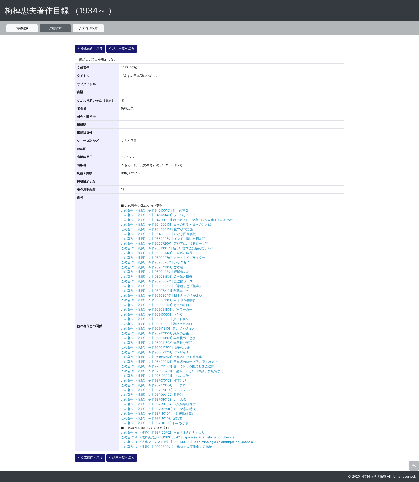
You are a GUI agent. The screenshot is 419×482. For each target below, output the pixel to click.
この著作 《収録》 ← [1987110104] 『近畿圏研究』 (158, 413)
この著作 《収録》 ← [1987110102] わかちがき (154, 423)
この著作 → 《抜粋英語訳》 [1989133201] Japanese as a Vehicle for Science (177, 437)
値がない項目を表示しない (98, 59)
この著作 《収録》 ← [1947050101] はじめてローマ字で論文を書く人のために (177, 220)
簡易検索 (22, 28)
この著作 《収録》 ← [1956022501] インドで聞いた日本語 (163, 239)
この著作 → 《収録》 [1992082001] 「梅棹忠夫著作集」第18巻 (166, 447)
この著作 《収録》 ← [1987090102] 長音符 (152, 394)
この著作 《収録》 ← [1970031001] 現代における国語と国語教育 (167, 366)
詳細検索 (55, 28)
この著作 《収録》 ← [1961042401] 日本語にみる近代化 (161, 357)
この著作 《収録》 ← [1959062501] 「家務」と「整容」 (161, 286)
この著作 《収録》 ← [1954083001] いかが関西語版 (158, 234)
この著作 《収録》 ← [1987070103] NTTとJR (153, 380)
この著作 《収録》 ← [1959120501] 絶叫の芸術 (155, 333)
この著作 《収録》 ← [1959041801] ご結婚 (152, 267)
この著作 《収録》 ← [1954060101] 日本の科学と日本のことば (166, 224)
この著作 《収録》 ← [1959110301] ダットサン (155, 319)
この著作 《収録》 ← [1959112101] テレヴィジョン (157, 328)
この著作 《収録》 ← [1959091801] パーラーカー (156, 309)
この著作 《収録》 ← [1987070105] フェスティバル (158, 390)
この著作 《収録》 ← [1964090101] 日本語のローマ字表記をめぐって (171, 361)
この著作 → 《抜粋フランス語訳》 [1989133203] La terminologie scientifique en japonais (187, 442)
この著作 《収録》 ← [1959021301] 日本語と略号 (156, 253)
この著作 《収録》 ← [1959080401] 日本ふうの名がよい (161, 295)
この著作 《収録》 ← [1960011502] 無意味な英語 (156, 343)
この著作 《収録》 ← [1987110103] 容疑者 (151, 418)
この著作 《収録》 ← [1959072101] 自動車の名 (155, 290)
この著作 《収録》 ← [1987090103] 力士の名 (153, 399)
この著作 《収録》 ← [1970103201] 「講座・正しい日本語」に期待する (172, 371)
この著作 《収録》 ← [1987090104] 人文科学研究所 (158, 404)
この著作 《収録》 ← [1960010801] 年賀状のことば (158, 338)
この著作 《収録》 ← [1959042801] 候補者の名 (155, 272)
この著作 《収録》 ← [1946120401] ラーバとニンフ (158, 215)
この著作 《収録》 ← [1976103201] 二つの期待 (155, 376)
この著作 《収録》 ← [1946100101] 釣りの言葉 (155, 210)
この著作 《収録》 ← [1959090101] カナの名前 (155, 305)
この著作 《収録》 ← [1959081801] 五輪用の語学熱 (158, 300)
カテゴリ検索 (88, 28)
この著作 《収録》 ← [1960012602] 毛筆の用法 (155, 347)
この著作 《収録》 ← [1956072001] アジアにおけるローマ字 (164, 243)
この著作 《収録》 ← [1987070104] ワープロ (153, 385)
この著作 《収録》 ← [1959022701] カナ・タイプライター (163, 258)
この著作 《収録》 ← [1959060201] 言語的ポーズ (157, 281)
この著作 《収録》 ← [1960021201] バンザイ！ (155, 352)
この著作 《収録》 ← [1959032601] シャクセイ (155, 262)
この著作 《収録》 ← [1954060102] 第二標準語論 (157, 229)
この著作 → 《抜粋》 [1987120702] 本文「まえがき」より (163, 432)
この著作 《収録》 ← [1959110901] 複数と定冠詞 (156, 324)
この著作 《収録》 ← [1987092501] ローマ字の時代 (158, 409)
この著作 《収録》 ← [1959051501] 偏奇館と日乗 (156, 276)
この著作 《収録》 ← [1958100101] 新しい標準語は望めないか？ (167, 248)
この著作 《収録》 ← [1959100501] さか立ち (153, 314)
